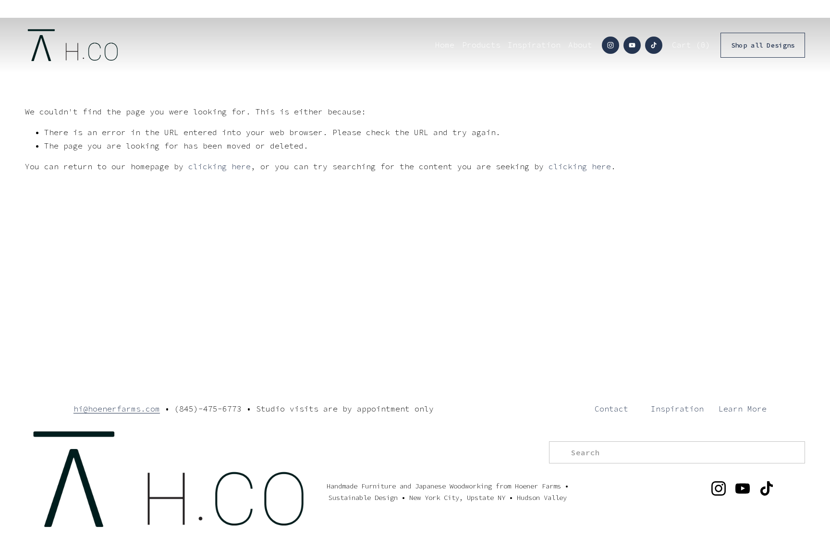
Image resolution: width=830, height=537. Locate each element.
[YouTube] (632, 45)
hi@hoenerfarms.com (116, 408)
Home (444, 45)
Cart (691, 45)
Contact (611, 408)
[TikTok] (653, 45)
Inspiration (677, 408)
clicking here (219, 166)
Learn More (743, 408)
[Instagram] (610, 45)
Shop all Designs (762, 45)
